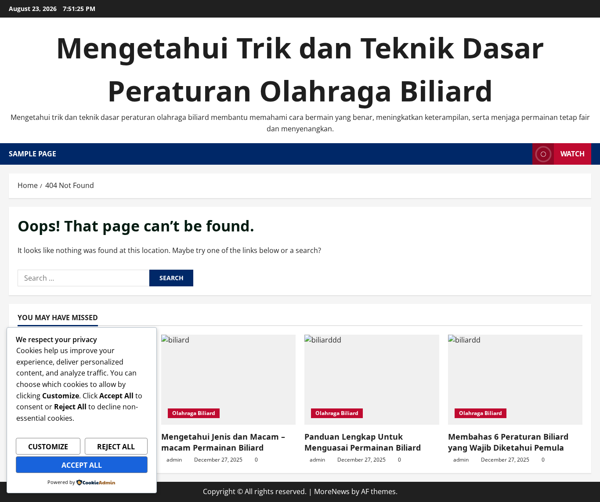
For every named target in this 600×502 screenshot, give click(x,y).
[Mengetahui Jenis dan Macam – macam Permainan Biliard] (228, 379)
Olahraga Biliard (193, 413)
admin (174, 459)
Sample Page (32, 154)
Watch (572, 154)
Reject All (116, 446)
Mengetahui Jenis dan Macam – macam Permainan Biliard (223, 442)
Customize (48, 446)
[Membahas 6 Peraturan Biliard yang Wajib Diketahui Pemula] (515, 379)
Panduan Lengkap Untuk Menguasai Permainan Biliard (362, 442)
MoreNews (332, 491)
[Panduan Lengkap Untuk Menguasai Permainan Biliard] (371, 379)
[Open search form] (523, 154)
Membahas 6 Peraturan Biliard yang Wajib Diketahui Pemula (508, 442)
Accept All (81, 465)
